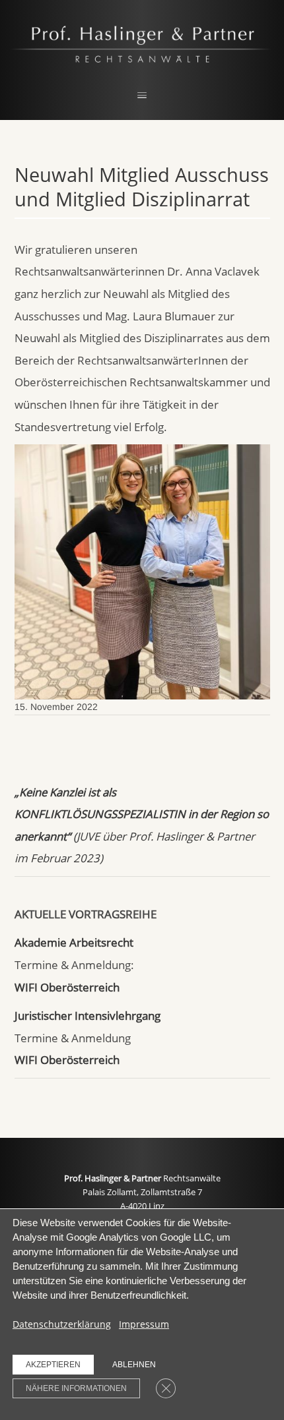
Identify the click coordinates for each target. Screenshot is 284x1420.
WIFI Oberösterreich (67, 987)
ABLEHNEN (134, 1364)
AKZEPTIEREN (53, 1364)
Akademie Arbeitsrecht (74, 942)
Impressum (144, 1324)
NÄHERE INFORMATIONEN (76, 1388)
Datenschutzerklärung (62, 1324)
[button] (142, 96)
